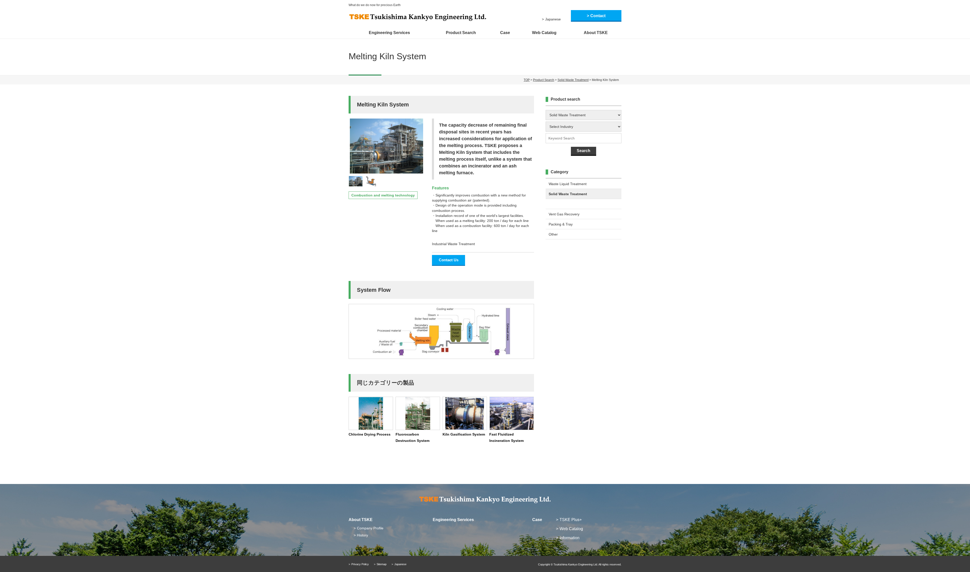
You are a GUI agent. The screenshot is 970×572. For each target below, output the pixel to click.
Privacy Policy (360, 564)
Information (569, 538)
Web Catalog (544, 33)
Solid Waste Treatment (573, 80)
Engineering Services (389, 33)
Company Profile (370, 528)
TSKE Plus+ (571, 520)
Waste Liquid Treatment (568, 184)
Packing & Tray (561, 224)
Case (505, 33)
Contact (597, 16)
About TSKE (596, 33)
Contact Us (448, 260)
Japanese (553, 19)
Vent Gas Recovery (564, 214)
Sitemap (381, 564)
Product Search (461, 33)
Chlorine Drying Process (370, 434)
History (362, 535)
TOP (527, 80)
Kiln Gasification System (464, 434)
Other (553, 234)
